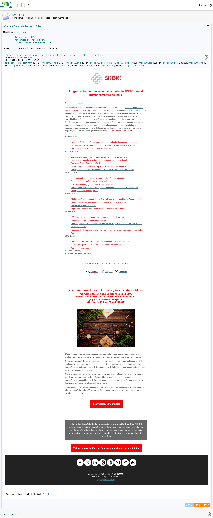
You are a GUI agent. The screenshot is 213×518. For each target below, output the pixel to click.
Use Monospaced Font (25, 37)
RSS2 (206, 505)
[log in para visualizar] (22, 57)
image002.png (73, 63)
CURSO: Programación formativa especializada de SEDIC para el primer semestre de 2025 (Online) (54, 55)
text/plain (9, 63)
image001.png (49, 63)
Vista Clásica (20, 32)
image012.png (108, 65)
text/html (28, 63)
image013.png (131, 65)
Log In (202, 5)
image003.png (97, 63)
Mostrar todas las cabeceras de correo (33, 42)
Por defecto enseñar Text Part (29, 40)
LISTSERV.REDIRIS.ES (13, 514)
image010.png (63, 65)
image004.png (121, 63)
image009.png (40, 65)
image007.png (195, 63)
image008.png (17, 65)
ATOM (189, 505)
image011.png (86, 65)
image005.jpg (145, 63)
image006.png (170, 63)
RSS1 (198, 505)
